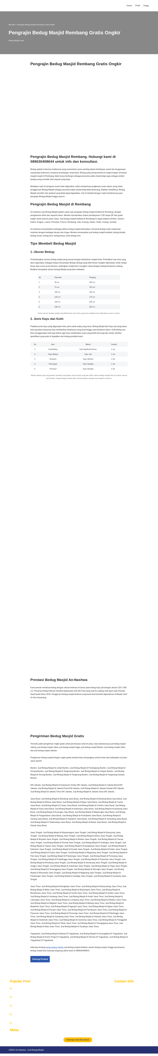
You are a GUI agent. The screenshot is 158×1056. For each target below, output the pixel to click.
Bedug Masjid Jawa (16, 40)
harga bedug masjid (54, 947)
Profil (137, 6)
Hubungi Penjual (40, 959)
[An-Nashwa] (20, 5)
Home (129, 6)
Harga (146, 6)
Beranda (12, 25)
